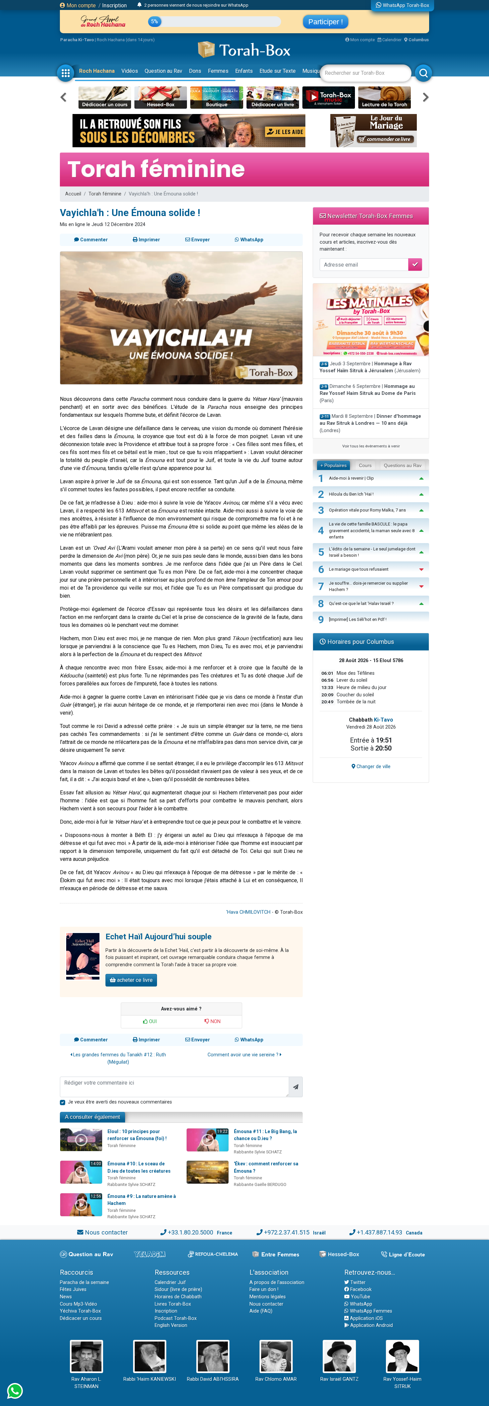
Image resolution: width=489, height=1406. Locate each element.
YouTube (360, 1297)
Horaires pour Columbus (360, 641)
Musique (312, 71)
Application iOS (366, 1318)
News (66, 1297)
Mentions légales (267, 1297)
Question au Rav (163, 71)
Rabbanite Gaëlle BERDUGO (260, 1184)
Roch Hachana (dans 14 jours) (126, 39)
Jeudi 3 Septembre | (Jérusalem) (370, 367)
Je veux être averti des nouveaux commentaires (120, 1102)
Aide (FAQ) (260, 1311)
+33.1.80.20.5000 (190, 1232)
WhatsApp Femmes (370, 1311)
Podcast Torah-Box (176, 1318)
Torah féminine (104, 194)
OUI (152, 1021)
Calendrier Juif (170, 1282)
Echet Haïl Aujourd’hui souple (158, 936)
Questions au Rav (402, 465)
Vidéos (129, 71)
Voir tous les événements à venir (371, 446)
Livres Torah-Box (173, 1304)
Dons (195, 71)
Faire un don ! (263, 1289)
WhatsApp (360, 1304)
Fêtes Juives (73, 1289)
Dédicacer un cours (81, 1318)
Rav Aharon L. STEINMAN (86, 1382)
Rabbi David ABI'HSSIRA (213, 1379)
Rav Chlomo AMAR (276, 1379)
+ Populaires (333, 465)
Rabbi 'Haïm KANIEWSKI (149, 1379)
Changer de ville (373, 766)
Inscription (114, 5)
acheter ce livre (134, 980)
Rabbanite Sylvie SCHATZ (258, 1151)
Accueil (73, 194)
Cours (365, 465)
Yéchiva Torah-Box (80, 1311)
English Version (171, 1325)
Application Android (371, 1325)
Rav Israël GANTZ (339, 1379)
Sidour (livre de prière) (178, 1289)
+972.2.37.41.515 (286, 1232)
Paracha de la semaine (84, 1282)
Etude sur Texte (277, 71)
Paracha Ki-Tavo (77, 39)
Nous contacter (106, 1232)
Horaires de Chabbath (178, 1297)
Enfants (244, 71)
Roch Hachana (97, 71)
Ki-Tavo (383, 720)
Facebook (360, 1289)
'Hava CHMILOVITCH (248, 912)
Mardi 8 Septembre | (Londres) (370, 423)
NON (215, 1021)
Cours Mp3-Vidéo (78, 1304)
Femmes (218, 71)
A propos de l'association (276, 1282)
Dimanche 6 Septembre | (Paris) (368, 394)
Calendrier (391, 39)
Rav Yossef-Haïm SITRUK (402, 1382)
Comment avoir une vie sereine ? (244, 1055)
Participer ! (325, 22)
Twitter (357, 1282)
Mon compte (80, 5)
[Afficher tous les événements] (139, 5)
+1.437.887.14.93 (379, 1232)
